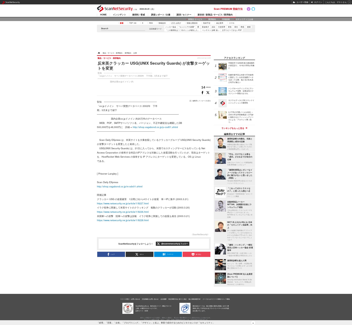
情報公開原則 (192, 23)
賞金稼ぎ (205, 26)
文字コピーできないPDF (232, 30)
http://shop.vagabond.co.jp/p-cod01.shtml (155, 127)
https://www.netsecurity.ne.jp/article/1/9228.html (123, 220)
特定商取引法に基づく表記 (177, 299)
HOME (103, 15)
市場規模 (226, 19)
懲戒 (242, 26)
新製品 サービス (195, 19)
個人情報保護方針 (195, 299)
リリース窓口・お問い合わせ (130, 299)
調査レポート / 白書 (160, 15)
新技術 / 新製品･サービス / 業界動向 (215, 15)
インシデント (119, 15)
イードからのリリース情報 (212, 299)
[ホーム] (99, 53)
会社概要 (163, 299)
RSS (151, 23)
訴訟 (213, 26)
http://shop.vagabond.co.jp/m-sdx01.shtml (119, 186)
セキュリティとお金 (244, 19)
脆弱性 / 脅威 (138, 15)
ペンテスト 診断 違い (210, 30)
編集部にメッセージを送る (202, 101)
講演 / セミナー (184, 15)
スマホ (231, 23)
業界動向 (212, 19)
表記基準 (219, 23)
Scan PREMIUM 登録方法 (228, 9)
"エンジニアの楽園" (187, 26)
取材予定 (206, 23)
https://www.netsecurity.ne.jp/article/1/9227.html (123, 203)
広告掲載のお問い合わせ (150, 299)
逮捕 (249, 26)
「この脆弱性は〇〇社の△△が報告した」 (182, 30)
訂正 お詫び (176, 23)
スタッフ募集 (225, 299)
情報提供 (162, 23)
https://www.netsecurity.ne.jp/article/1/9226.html (123, 211)
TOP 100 (132, 23)
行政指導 (221, 26)
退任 (236, 26)
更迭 (230, 26)
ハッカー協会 (170, 26)
